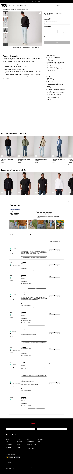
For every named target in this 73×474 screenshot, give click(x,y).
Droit (12, 9)
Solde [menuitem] (25, 5)
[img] (36, 423)
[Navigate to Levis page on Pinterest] (12, 434)
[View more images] (5, 44)
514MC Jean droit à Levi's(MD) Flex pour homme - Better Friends (37, 257)
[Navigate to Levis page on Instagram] (9, 434)
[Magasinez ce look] (2, 156)
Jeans (10, 9)
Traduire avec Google (24, 268)
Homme (7, 9)
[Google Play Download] (9, 457)
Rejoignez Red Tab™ (59, 5)
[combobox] (57, 241)
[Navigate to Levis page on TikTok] (15, 434)
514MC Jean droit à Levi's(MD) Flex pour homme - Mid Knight (36, 307)
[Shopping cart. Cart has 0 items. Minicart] (71, 5)
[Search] (65, 5)
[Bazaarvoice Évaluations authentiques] (15, 210)
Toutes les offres (45, 1)
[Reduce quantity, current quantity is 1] (64, 26)
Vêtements (4, 9)
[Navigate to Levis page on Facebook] (7, 434)
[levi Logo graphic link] (4, 5)
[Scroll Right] (71, 164)
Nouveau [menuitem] (10, 5)
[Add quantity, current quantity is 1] (68, 26)
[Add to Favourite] (40, 13)
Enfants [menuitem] (21, 5)
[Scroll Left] (68, 164)
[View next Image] (41, 28)
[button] (68, 5)
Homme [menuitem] (14, 5)
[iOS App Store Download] (17, 457)
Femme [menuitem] (18, 5)
